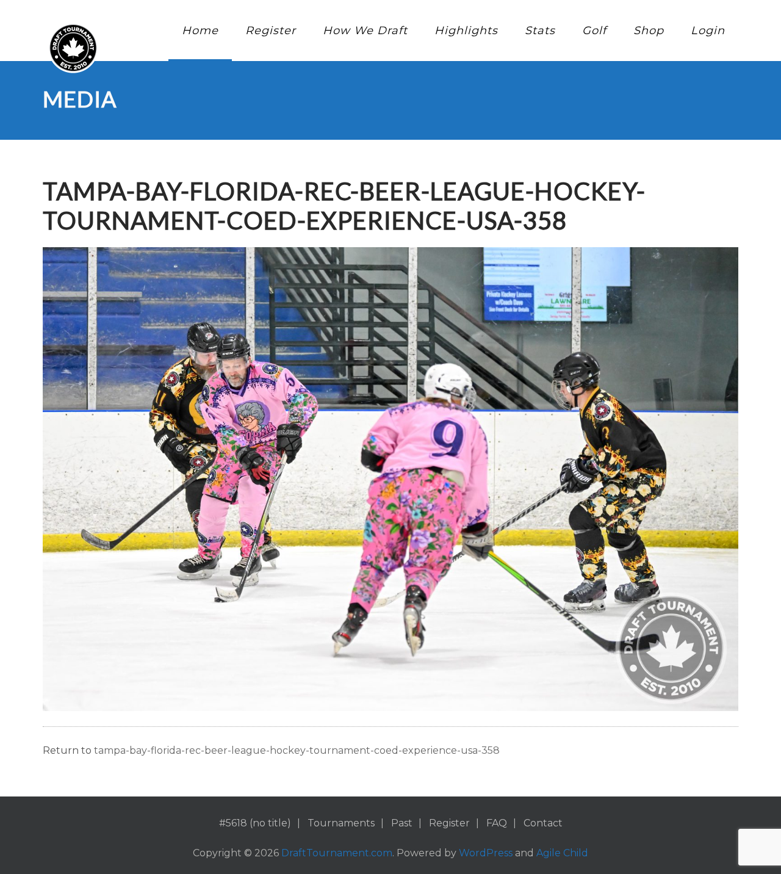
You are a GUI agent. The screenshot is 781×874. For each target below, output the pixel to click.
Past (401, 823)
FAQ (496, 823)
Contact (543, 823)
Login (708, 30)
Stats (540, 30)
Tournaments (341, 823)
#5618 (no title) (255, 823)
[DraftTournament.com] (73, 48)
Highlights (466, 30)
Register (270, 30)
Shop (648, 30)
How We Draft (365, 30)
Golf (594, 30)
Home (200, 30)
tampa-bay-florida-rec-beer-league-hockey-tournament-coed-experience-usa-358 (297, 750)
